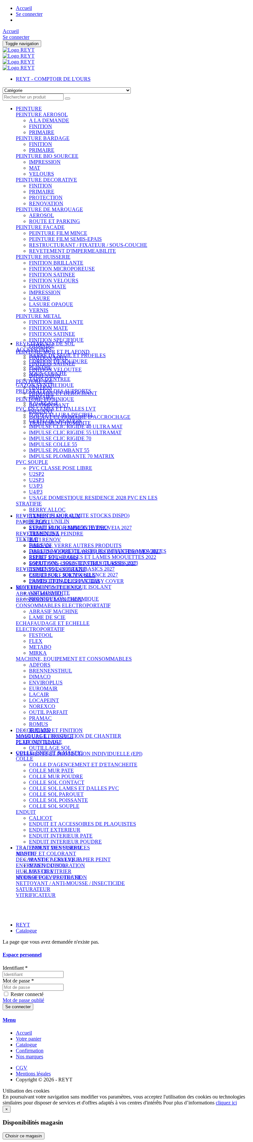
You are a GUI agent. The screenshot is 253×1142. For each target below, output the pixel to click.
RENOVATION (46, 203)
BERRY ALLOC (47, 509)
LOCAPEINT (44, 700)
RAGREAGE (44, 403)
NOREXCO (42, 706)
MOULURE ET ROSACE (44, 736)
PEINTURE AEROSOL (42, 114)
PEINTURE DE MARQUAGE (49, 209)
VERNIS (38, 310)
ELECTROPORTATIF (40, 629)
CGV (21, 1068)
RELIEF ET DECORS (53, 557)
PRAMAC (40, 718)
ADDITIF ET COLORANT (46, 853)
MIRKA (38, 653)
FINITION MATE (48, 328)
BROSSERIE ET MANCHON (49, 599)
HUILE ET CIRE (34, 871)
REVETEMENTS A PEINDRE (49, 533)
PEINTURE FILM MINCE (58, 233)
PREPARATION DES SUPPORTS (53, 391)
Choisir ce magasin (23, 1135)
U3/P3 (35, 486)
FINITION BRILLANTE (56, 263)
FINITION (40, 126)
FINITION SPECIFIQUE (56, 340)
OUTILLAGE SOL (50, 748)
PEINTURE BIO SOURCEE (47, 156)
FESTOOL (41, 635)
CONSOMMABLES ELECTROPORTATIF (63, 605)
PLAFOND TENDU (38, 742)
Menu (9, 1020)
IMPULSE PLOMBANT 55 (59, 450)
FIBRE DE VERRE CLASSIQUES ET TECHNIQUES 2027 (95, 551)
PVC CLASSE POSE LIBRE (60, 468)
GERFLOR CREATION (55, 420)
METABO (40, 647)
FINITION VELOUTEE (55, 369)
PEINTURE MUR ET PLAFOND (53, 352)
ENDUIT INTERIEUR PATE (61, 836)
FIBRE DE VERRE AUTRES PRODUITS (75, 545)
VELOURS (41, 174)
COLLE (24, 758)
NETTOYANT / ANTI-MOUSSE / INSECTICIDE (70, 883)
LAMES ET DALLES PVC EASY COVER (76, 581)
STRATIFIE (29, 503)
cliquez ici (226, 1102)
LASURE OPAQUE (51, 304)
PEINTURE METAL (38, 316)
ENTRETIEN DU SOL (41, 865)
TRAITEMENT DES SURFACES (53, 847)
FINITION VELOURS (53, 280)
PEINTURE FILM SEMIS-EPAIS (65, 239)
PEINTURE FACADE (40, 227)
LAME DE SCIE (47, 617)
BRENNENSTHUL (50, 670)
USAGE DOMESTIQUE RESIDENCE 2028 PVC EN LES (93, 497)
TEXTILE (27, 539)
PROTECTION (46, 197)
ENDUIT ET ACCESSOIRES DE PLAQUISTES (82, 824)
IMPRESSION (45, 162)
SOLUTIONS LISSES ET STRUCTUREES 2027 (82, 563)
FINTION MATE (47, 286)
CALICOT (40, 818)
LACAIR (39, 694)
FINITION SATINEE (52, 274)
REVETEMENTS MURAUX (48, 516)
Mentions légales (33, 1073)
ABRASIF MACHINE (53, 611)
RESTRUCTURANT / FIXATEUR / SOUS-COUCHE (88, 245)
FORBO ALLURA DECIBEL (61, 414)
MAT (34, 168)
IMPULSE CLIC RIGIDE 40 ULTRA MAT (76, 426)
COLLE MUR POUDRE (56, 776)
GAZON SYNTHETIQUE (45, 385)
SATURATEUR (33, 889)
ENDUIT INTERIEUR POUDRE (65, 841)
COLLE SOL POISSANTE (58, 800)
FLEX (35, 641)
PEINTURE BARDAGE (43, 138)
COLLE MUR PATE (51, 770)
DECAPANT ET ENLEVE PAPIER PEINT (63, 859)
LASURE (39, 298)
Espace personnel (22, 954)
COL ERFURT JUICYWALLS (62, 575)
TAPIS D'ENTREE (49, 379)
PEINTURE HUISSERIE (43, 257)
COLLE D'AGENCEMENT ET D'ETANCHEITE (83, 764)
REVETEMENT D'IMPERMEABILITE (72, 251)
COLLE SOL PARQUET (56, 794)
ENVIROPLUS (46, 682)
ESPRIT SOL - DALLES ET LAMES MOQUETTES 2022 (92, 557)
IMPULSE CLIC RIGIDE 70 (60, 438)
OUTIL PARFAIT (48, 712)
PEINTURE (29, 108)
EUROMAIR (43, 688)
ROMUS (38, 724)
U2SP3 (36, 480)
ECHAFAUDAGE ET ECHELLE (53, 623)
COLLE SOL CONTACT (56, 782)
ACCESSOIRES (34, 349)
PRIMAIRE (41, 132)
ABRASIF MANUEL (39, 593)
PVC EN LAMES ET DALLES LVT (56, 409)
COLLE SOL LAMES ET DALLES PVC (74, 788)
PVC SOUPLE (32, 462)
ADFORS (39, 665)
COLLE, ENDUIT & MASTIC (49, 753)
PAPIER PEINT (33, 522)
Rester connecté (27, 994)
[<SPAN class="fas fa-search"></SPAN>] (67, 99)
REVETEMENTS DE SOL (45, 343)
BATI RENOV (45, 539)
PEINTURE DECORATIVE (46, 180)
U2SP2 (36, 474)
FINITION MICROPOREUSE (62, 268)
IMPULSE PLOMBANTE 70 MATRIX (71, 456)
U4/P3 (35, 492)
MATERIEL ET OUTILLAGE (49, 587)
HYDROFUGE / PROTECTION (51, 877)
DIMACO (40, 676)
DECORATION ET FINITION (49, 730)
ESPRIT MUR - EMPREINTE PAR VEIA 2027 (80, 527)
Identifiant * (15, 968)
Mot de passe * (18, 981)
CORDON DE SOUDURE (58, 361)
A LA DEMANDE (49, 120)
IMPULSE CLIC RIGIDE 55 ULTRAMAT (75, 432)
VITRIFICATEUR (36, 895)
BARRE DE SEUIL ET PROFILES (67, 355)
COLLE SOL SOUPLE (54, 806)
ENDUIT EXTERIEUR (54, 830)
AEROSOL (41, 215)
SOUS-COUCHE (48, 373)
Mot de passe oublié (23, 1000)
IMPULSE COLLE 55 (53, 444)
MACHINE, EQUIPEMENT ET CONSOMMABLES (74, 659)
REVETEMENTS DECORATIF (51, 569)
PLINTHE (40, 367)
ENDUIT (26, 812)
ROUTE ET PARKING (54, 221)
